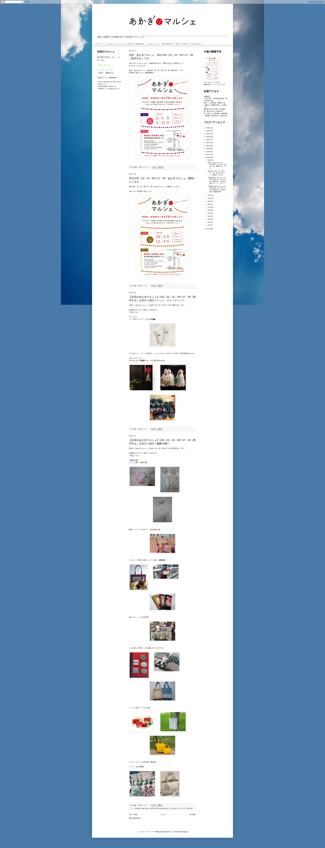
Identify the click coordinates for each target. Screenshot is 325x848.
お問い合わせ (195, 44)
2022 (208, 140)
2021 (208, 142)
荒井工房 (189, 808)
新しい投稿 (133, 814)
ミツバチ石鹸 (150, 319)
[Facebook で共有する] (160, 167)
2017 (208, 154)
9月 (209, 201)
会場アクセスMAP (181, 44)
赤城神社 (207, 96)
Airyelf (168, 832)
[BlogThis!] (155, 167)
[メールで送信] (152, 167)
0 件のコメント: (144, 167)
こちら (141, 73)
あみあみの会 (164, 808)
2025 (208, 131)
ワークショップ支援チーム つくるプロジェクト (147, 360)
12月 (210, 160)
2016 (208, 157)
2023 (208, 137)
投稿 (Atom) (137, 818)
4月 (209, 216)
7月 (209, 207)
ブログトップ (99, 44)
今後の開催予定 (166, 44)
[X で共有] (157, 167)
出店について (153, 44)
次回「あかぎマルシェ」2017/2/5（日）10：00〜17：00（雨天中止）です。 (217, 165)
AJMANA (162, 560)
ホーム (163, 814)
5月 (209, 213)
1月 (209, 225)
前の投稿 (192, 814)
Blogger (185, 832)
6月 (209, 210)
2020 (208, 146)
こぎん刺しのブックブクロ (177, 808)
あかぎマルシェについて (115, 44)
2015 (208, 229)
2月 (209, 222)
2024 (208, 134)
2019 (208, 148)
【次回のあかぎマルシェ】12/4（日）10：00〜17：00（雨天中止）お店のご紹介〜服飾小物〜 (217, 189)
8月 (209, 204)
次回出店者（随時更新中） (136, 44)
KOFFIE (152, 808)
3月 (209, 219)
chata (143, 808)
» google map (208, 101)
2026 (208, 128)
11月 (210, 195)
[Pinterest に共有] (162, 167)
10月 (210, 198)
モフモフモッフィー (187, 353)
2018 (208, 151)
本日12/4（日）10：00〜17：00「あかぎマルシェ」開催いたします (216, 173)
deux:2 (147, 808)
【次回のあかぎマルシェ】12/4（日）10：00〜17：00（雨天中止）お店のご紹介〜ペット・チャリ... (217, 180)
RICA (157, 808)
